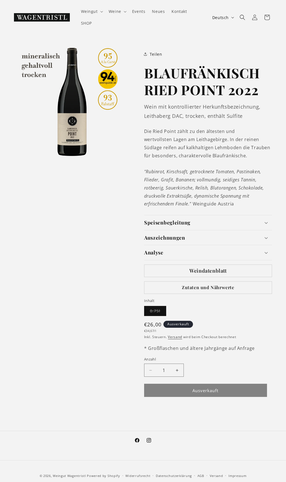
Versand (175, 336)
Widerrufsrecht (137, 476)
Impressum (237, 476)
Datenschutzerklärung (174, 476)
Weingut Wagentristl (69, 476)
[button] (91, 11)
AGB (200, 476)
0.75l (158, 312)
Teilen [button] (156, 54)
